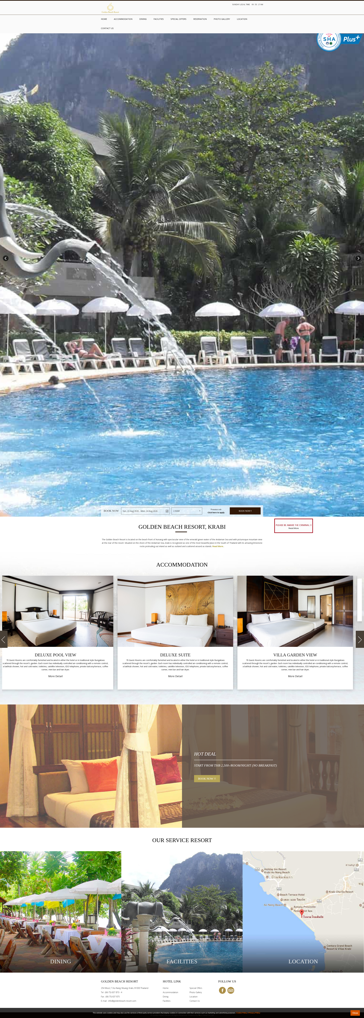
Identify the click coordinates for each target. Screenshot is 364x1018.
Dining (143, 19)
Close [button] (355, 1013)
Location (242, 19)
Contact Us (107, 28)
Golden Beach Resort (110, 7)
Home (104, 19)
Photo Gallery (222, 19)
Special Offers (178, 19)
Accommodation (123, 19)
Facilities (159, 19)
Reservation (200, 19)
